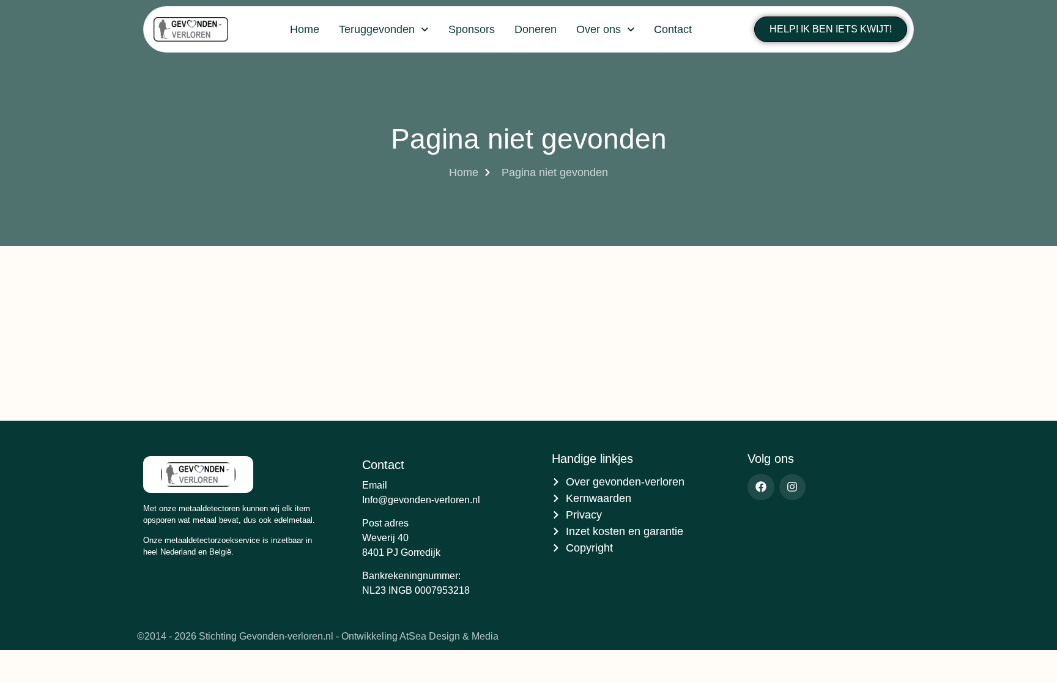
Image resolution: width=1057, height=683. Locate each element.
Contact (673, 29)
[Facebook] (760, 487)
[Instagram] (792, 487)
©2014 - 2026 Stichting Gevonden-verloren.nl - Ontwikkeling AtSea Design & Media (318, 636)
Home (304, 29)
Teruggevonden (377, 29)
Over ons (598, 29)
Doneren (535, 29)
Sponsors (471, 29)
